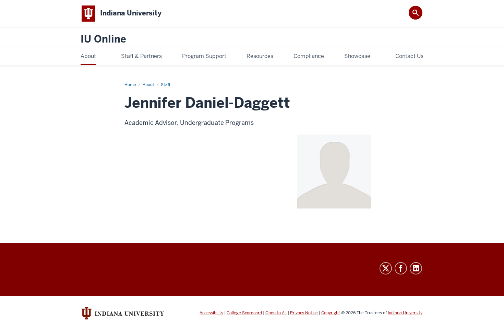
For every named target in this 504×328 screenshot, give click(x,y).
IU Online (103, 39)
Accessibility (211, 313)
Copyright (330, 313)
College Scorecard (244, 313)
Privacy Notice (304, 313)
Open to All (276, 313)
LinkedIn (416, 268)
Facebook (401, 268)
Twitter (386, 268)
